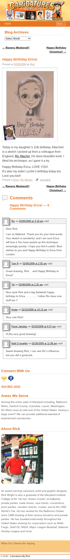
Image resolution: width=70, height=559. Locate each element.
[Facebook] (11, 380)
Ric (13, 221)
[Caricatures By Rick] (35, 10)
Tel (13, 284)
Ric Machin (22, 156)
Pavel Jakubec (19, 326)
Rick (32, 64)
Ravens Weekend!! (15, 47)
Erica (16, 179)
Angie (14, 309)
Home (8, 23)
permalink (45, 179)
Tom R (14, 263)
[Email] (4, 380)
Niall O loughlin (19, 343)
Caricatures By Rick (20, 556)
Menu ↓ (61, 24)
